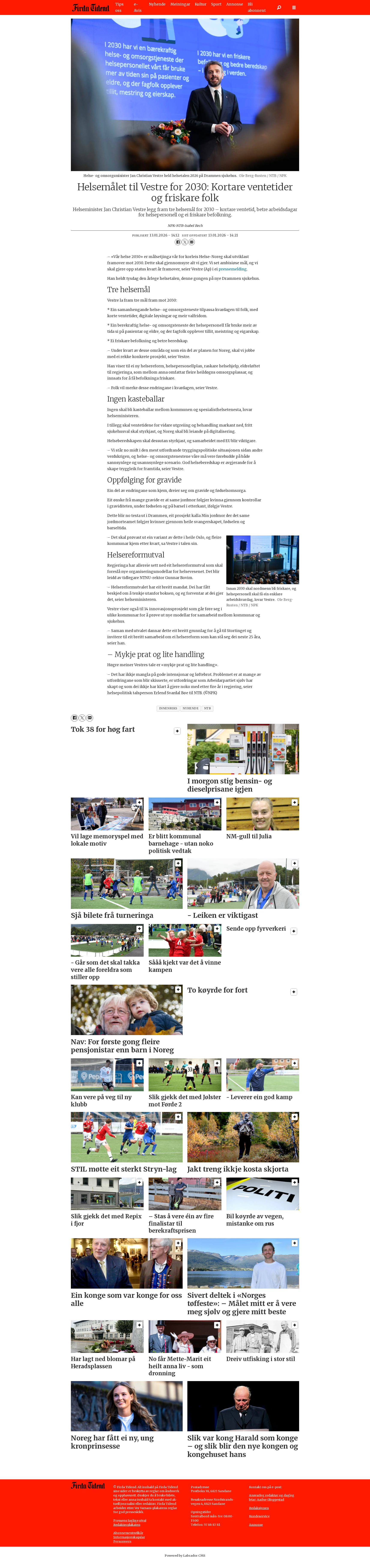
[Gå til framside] (90, 7)
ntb (207, 708)
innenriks (168, 708)
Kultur (200, 4)
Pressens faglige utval (129, 1520)
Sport (216, 4)
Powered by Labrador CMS (185, 1556)
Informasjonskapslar (129, 1537)
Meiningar (180, 4)
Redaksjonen (259, 1508)
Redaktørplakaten (126, 1525)
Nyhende (157, 4)
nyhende (191, 708)
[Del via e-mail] (191, 242)
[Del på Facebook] (178, 242)
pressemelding (233, 269)
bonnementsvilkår (129, 1533)
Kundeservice (259, 1516)
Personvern (122, 1541)
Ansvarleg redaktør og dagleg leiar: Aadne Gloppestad (271, 1497)
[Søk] (279, 7)
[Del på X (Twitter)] (185, 242)
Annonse (234, 4)
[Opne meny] (294, 7)
